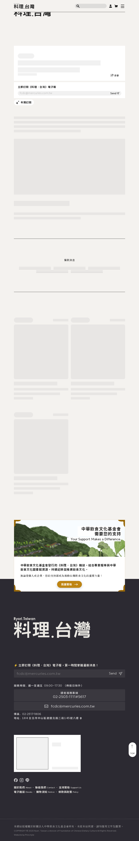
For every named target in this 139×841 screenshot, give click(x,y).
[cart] (116, 6)
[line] (27, 780)
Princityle (29, 835)
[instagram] (22, 780)
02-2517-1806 (31, 714)
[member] (111, 6)
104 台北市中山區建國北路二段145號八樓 (50, 718)
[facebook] (16, 780)
